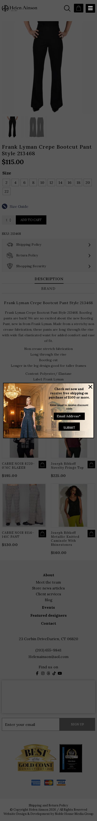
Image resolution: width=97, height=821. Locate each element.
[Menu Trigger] (90, 8)
